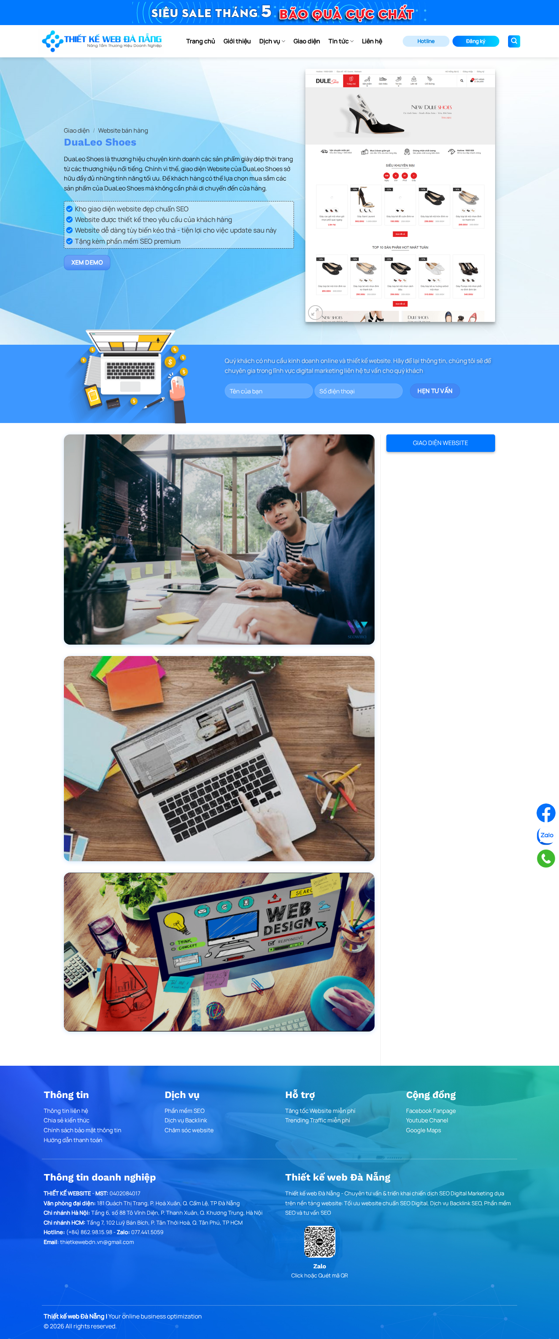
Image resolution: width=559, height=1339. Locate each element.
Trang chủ (200, 41)
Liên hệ (372, 41)
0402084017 (125, 1193)
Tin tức (339, 41)
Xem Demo (87, 262)
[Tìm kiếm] (514, 41)
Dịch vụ (269, 41)
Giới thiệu (237, 41)
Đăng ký (475, 41)
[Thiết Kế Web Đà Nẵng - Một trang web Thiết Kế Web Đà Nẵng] (101, 41)
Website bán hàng (123, 130)
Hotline (426, 41)
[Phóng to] (315, 312)
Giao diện (307, 41)
